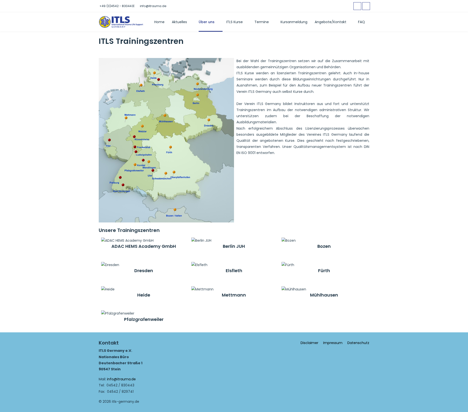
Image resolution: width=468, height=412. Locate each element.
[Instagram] (366, 6)
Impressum (332, 342)
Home (159, 21)
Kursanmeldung (294, 21)
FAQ (361, 21)
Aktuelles (179, 21)
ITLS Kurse (234, 21)
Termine (261, 21)
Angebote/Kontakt (330, 21)
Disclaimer (309, 342)
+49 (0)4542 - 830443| (116, 6)
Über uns (206, 21)
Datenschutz (358, 342)
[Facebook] (357, 6)
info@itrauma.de (153, 6)
